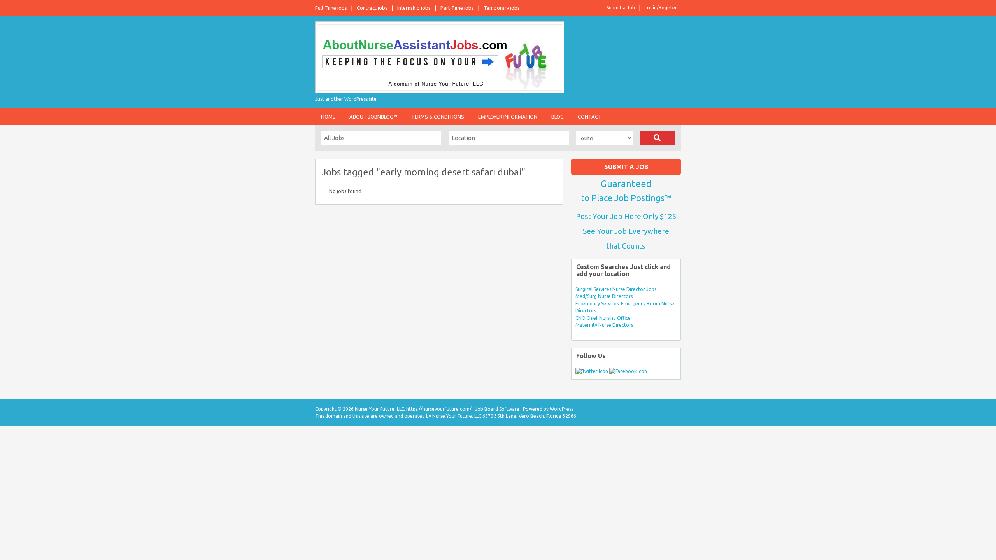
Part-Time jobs (457, 7)
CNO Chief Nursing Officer (604, 317)
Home (328, 116)
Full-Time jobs (331, 7)
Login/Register (661, 7)
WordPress (561, 408)
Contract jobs (372, 7)
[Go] (657, 138)
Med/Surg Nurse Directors (604, 296)
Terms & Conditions (437, 116)
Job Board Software (497, 408)
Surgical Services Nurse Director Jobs (615, 289)
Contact (589, 116)
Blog (557, 116)
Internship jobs (414, 7)
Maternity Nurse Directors (604, 324)
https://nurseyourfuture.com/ (439, 408)
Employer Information (507, 116)
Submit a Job (621, 7)
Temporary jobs (502, 7)
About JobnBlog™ (373, 116)
